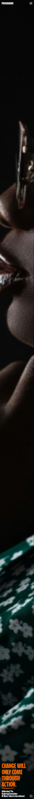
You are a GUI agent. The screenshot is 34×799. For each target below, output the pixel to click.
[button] (30, 3)
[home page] (8, 3)
